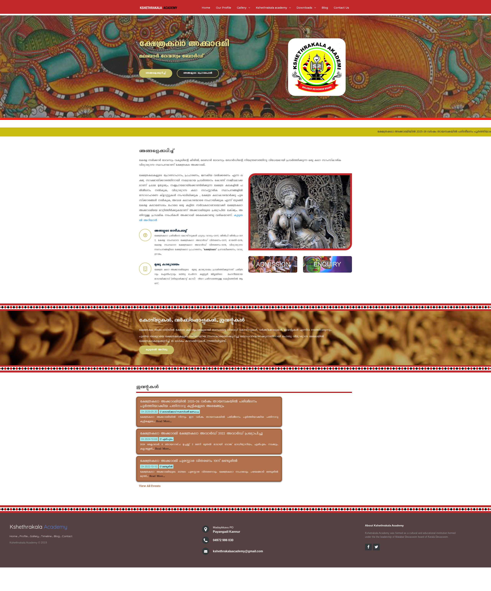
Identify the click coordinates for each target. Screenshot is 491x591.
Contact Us (341, 7)
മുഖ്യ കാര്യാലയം (166, 264)
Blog (325, 7)
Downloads (304, 7)
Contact (67, 536)
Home (206, 7)
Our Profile (223, 7)
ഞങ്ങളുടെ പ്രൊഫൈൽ (197, 73)
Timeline (46, 536)
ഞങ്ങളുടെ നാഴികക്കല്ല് (170, 231)
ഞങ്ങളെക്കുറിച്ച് (156, 73)
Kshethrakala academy (271, 7)
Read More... (163, 421)
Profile (24, 536)
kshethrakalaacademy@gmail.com (238, 551)
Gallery (241, 7)
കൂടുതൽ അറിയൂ (156, 350)
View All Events (150, 486)
